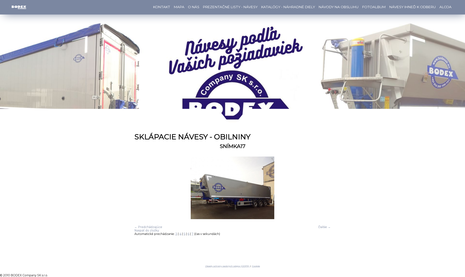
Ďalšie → (324, 227)
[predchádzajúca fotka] (140, 188)
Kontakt (161, 7)
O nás (193, 7)
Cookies (256, 266)
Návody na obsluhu (339, 7)
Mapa (179, 7)
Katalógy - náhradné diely (288, 7)
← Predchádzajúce (148, 227)
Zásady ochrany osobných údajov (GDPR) (227, 266)
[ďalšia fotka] (325, 188)
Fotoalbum (374, 7)
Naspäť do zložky (146, 230)
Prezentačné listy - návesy (230, 7)
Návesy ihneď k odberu (412, 7)
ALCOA (445, 7)
